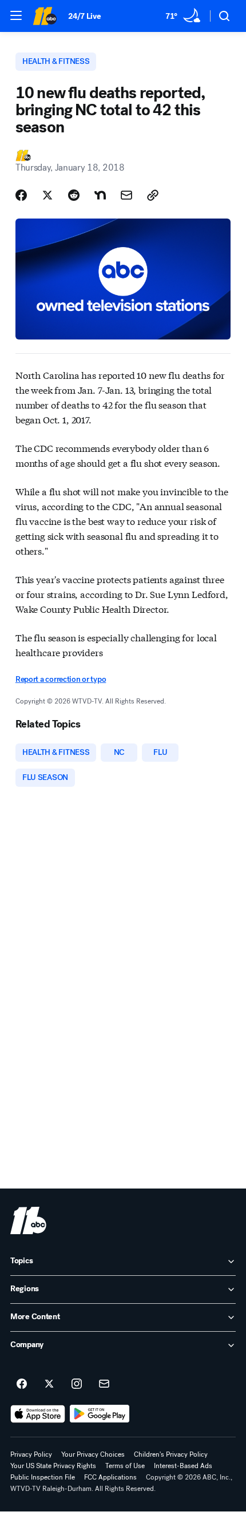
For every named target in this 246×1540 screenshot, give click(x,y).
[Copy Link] (152, 195)
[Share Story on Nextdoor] (100, 195)
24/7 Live (84, 16)
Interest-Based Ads (183, 1465)
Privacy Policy (31, 1454)
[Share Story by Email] (126, 195)
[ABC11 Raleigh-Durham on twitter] (49, 1384)
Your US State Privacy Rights (53, 1465)
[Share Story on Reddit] (74, 195)
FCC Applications (110, 1477)
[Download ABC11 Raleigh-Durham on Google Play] (100, 1414)
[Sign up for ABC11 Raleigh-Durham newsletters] (104, 1384)
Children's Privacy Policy (171, 1454)
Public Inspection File (42, 1477)
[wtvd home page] (28, 1220)
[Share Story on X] (47, 195)
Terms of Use (125, 1465)
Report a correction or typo (60, 679)
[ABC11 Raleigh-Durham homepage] (45, 16)
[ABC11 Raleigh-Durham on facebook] (21, 1384)
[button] (16, 15)
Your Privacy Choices (93, 1454)
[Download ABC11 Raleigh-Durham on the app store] (37, 1414)
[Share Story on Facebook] (21, 195)
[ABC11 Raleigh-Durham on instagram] (76, 1384)
